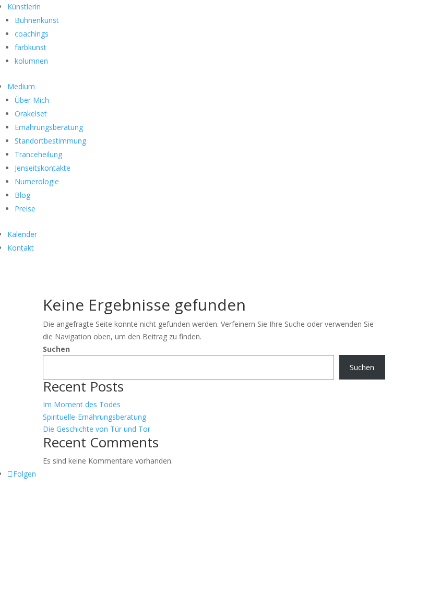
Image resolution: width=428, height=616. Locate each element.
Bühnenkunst (37, 20)
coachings (32, 34)
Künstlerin (24, 6)
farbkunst (30, 47)
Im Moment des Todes (82, 404)
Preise (25, 209)
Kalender (22, 234)
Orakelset (31, 114)
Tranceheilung (38, 154)
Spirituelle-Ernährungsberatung (94, 417)
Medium (21, 86)
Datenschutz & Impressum (78, 501)
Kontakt (20, 248)
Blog (22, 195)
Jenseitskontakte (42, 168)
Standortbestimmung (50, 141)
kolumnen (31, 61)
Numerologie (37, 181)
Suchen (56, 349)
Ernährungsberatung (49, 127)
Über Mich (32, 100)
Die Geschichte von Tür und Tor (96, 429)
